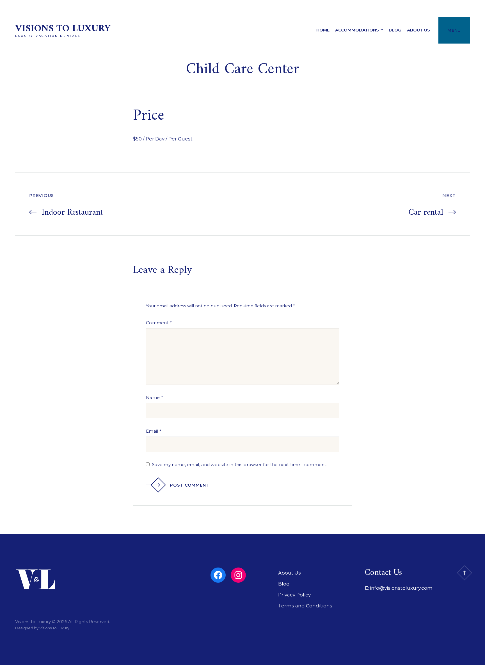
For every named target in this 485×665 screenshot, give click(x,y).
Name (154, 397)
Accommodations (357, 30)
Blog (395, 30)
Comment (159, 322)
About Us (418, 30)
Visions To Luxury (62, 28)
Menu (454, 30)
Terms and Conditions (305, 606)
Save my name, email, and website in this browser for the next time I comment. (239, 464)
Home (323, 30)
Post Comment (189, 485)
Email (153, 431)
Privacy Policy (294, 595)
